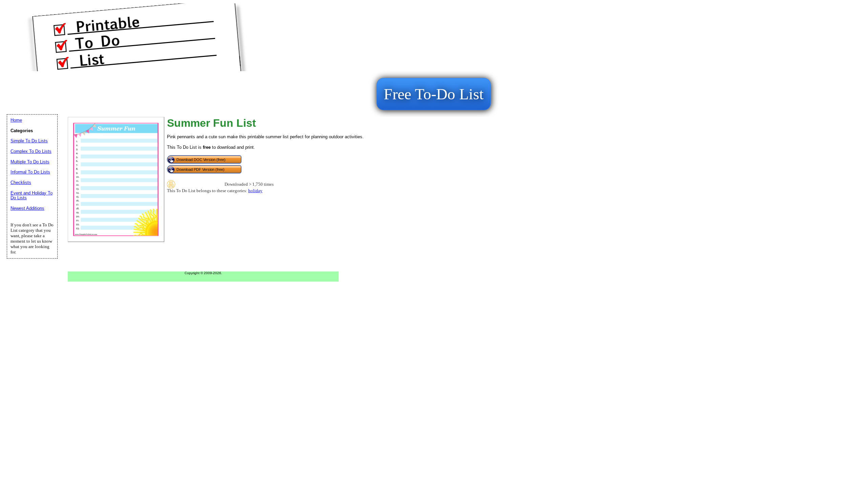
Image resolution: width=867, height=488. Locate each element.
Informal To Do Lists (30, 172)
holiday (255, 190)
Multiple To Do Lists (29, 161)
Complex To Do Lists (30, 151)
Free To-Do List (434, 94)
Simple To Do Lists (29, 140)
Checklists (20, 182)
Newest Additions (27, 208)
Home (16, 120)
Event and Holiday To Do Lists (31, 195)
